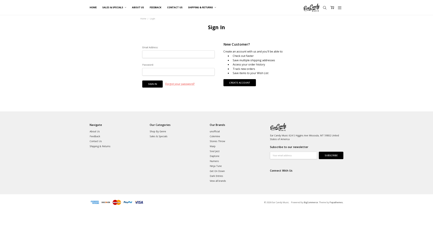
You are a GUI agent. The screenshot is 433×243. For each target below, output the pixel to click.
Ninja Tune (216, 166)
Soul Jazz (215, 151)
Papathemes (336, 202)
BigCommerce (311, 202)
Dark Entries (216, 176)
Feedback (155, 7)
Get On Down (217, 171)
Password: (148, 64)
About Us (138, 7)
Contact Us (175, 7)
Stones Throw (217, 141)
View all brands (218, 180)
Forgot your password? (180, 84)
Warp (212, 146)
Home (93, 7)
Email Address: (150, 47)
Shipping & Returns (200, 7)
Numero (214, 161)
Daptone (214, 156)
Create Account (239, 82)
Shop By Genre (158, 131)
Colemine (215, 136)
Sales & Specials (113, 7)
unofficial (215, 131)
